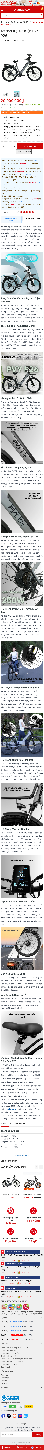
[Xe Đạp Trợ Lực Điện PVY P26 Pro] (11, 1186)
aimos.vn (12, 1109)
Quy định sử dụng (7, 1367)
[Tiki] (26, 1416)
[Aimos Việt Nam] (22, 9)
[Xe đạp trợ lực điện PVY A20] (32, 1186)
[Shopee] (14, 1416)
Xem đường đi (26, 1260)
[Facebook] (3, 1416)
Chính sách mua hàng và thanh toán (14, 1348)
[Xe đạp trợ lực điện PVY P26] (22, 67)
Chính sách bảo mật (8, 1356)
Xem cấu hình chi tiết (22, 1155)
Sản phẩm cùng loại (13, 1167)
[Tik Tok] (9, 1416)
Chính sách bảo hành (9, 1350)
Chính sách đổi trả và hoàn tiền (12, 1361)
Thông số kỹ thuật (33, 218)
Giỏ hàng (4, 1383)
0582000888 (27, 212)
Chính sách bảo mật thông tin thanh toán (16, 1359)
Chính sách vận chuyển (10, 1353)
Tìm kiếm (4, 1375)
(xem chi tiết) (24, 138)
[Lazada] (20, 1416)
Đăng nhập (5, 1378)
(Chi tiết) (37, 160)
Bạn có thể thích (9, 1161)
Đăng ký (4, 1380)
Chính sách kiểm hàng (9, 1364)
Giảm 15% (30, 1189)
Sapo (26, 1445)
